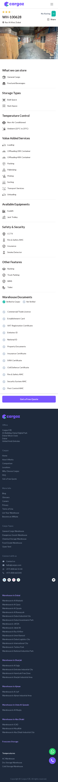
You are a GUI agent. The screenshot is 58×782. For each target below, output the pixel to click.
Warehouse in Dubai (11, 595)
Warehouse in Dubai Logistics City (16, 639)
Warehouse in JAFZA (10, 624)
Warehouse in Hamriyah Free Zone (16, 673)
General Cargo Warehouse (13, 531)
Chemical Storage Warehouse (14, 539)
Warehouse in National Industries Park (18, 651)
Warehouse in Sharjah (12, 660)
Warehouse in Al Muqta (11, 710)
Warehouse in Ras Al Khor (12, 631)
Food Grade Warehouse (12, 543)
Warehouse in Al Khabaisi (12, 600)
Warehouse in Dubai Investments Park (18, 620)
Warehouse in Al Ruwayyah (13, 612)
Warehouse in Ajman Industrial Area (17, 695)
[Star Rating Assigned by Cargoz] (7, 12)
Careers (5, 501)
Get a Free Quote (29, 399)
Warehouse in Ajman (11, 686)
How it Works (8, 459)
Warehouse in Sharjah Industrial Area (17, 677)
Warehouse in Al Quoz (11, 604)
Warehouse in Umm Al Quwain (15, 705)
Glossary (6, 497)
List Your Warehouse (10, 513)
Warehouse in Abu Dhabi (13, 719)
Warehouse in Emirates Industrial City (17, 669)
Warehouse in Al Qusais (12, 608)
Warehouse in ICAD (10, 724)
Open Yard (6, 547)
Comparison (7, 463)
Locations (6, 467)
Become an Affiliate (10, 517)
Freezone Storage (10, 741)
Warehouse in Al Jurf (10, 692)
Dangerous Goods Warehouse (14, 535)
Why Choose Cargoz (10, 471)
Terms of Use (7, 509)
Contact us (10, 561)
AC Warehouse (8, 758)
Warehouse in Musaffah (11, 728)
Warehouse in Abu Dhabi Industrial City (18, 732)
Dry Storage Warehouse (12, 762)
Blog (4, 493)
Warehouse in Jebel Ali (11, 628)
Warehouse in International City (15, 643)
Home (4, 456)
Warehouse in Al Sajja (11, 665)
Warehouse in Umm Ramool (13, 635)
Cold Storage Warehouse (12, 766)
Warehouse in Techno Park (13, 647)
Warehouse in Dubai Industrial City (16, 616)
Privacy (5, 505)
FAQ (4, 475)
